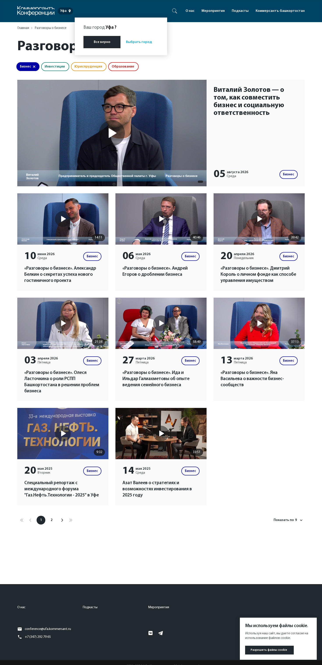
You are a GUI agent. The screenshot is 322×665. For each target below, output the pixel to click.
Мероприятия (213, 11)
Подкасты (240, 11)
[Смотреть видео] (112, 133)
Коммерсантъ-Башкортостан (280, 11)
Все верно (102, 42)
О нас (190, 11)
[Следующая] (62, 520)
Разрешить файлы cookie (269, 650)
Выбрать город (139, 42)
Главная (23, 28)
